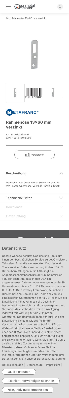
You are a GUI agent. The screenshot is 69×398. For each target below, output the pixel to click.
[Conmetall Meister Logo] (24, 6)
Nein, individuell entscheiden (28, 389)
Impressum (53, 364)
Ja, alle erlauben (19, 371)
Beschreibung (16, 173)
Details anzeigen (12, 364)
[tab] (34, 173)
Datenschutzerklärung (51, 358)
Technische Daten (19, 198)
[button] (34, 92)
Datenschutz (35, 364)
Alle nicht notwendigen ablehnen (31, 380)
